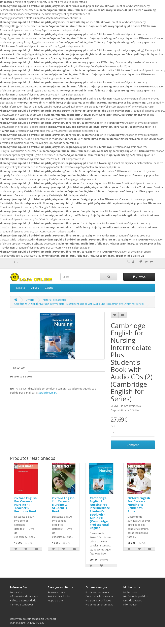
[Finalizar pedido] (151, 261)
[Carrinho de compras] (146, 261)
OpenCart (50, 619)
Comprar (133, 445)
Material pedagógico (55, 300)
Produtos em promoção (99, 604)
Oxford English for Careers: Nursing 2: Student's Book (63, 504)
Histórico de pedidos (135, 596)
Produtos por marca (97, 592)
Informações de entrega (24, 596)
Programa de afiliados (98, 600)
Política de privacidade (23, 600)
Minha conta (130, 592)
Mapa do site (55, 600)
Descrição (19, 367)
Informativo (130, 604)
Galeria (49, 287)
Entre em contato (57, 592)
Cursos (35, 287)
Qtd (113, 426)
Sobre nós (16, 592)
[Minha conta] (134, 261)
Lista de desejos (132, 600)
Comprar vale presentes (99, 596)
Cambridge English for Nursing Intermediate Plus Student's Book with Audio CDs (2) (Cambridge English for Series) (78, 304)
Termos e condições (21, 604)
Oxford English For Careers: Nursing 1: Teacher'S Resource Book (25, 504)
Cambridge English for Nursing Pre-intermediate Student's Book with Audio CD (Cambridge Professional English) (100, 513)
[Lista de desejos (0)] (140, 261)
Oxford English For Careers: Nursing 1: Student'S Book (139, 504)
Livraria (20, 287)
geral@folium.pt (47, 392)
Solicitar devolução (59, 596)
